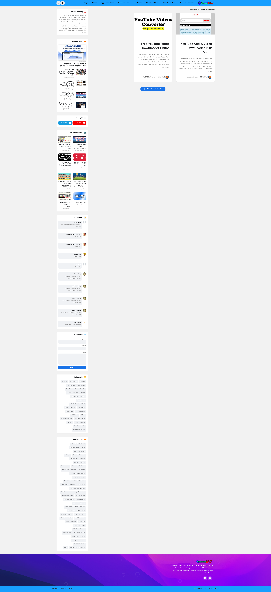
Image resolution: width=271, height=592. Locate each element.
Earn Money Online (71, 389)
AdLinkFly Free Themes (78, 444)
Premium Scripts (80, 418)
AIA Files (82, 381)
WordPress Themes (79, 430)
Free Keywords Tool (79, 477)
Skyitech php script (66, 518)
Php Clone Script (80, 514)
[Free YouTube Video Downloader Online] (153, 24)
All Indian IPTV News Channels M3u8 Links (80, 202)
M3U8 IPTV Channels (79, 503)
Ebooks (83, 393)
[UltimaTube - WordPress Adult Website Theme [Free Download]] (81, 83)
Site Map (63, 589)
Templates (82, 521)
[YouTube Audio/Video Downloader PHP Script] (195, 24)
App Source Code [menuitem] (107, 3)
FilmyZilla (82, 470)
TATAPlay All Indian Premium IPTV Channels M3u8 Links (66, 95)
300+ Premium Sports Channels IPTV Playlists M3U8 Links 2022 (65, 165)
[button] (63, 3)
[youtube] (210, 578)
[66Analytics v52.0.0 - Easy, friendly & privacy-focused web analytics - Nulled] (72, 52)
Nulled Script (81, 510)
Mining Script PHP (80, 507)
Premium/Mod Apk (66, 418)
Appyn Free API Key (79, 451)
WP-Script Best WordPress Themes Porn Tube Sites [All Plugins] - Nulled (66, 72)
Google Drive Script (79, 492)
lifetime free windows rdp (77, 547)
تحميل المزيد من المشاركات (154, 89)
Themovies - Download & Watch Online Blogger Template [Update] (66, 105)
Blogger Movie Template (78, 458)
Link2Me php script (67, 496)
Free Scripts (193, 38)
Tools (155, 40)
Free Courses (81, 400)
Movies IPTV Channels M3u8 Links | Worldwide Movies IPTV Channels (64, 184)
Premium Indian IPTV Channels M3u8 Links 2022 (65, 146)
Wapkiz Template (80, 422)
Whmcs (70, 422)
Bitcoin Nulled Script (79, 455)
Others (83, 415)
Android (64, 381)
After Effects (73, 381)
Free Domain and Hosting (77, 404)
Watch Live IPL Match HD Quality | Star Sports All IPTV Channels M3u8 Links (80, 184)
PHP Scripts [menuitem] (138, 3)
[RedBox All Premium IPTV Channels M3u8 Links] (79, 157)
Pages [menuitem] (86, 3)
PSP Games (74, 415)
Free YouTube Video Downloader (150, 38)
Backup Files (81, 385)
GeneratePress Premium (78, 488)
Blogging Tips (71, 385)
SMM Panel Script (80, 518)
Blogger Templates (79, 462)
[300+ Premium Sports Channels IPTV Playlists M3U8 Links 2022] (64, 157)
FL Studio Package (72, 393)
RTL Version (54, 589)
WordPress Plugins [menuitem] (152, 3)
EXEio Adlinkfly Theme (78, 466)
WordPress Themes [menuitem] (170, 3)
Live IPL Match (81, 499)
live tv (65, 547)
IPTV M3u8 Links (80, 411)
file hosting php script (78, 536)
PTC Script (71, 510)
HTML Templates (70, 407)
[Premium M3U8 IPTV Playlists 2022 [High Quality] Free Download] (64, 196)
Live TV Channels (69, 499)
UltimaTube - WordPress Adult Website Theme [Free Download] (67, 84)
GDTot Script (81, 484)
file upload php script (79, 540)
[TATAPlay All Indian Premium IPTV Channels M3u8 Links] (81, 95)
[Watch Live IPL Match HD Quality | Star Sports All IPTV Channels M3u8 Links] (79, 176)
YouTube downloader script (201, 40)
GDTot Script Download (68, 484)
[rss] (205, 578)
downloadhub (67, 533)
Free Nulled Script (79, 481)
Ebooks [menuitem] (94, 3)
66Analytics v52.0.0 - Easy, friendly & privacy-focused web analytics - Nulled (73, 65)
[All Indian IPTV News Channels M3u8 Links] (79, 196)
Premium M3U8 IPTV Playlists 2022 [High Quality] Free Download (65, 204)
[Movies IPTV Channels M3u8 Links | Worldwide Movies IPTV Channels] (64, 176)
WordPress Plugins (79, 426)
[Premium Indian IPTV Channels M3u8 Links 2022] (64, 139)
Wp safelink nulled (79, 533)
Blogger (68, 455)
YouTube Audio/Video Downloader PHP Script (196, 49)
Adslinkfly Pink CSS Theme (77, 447)
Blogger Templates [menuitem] (187, 3)
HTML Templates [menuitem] (124, 3)
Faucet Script (65, 466)
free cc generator (79, 544)
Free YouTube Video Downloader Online (155, 46)
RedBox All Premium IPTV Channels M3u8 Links (80, 164)
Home (71, 589)
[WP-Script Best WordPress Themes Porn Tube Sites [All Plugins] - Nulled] (81, 72)
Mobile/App (69, 411)
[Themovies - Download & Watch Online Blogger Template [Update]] (81, 105)
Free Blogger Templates (78, 396)
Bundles (82, 389)
